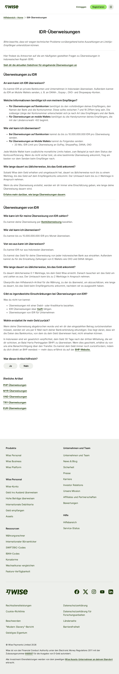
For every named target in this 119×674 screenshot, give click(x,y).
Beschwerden (13, 620)
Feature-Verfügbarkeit (18, 571)
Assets (9, 516)
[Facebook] (76, 592)
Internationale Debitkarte (20, 504)
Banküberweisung (51, 221)
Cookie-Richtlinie (15, 611)
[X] (85, 592)
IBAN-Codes (12, 553)
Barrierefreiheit (71, 626)
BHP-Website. (83, 349)
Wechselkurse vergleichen (20, 565)
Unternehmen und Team (76, 455)
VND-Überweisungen (15, 396)
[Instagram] (94, 592)
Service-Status (71, 528)
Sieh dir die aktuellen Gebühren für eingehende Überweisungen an (40, 65)
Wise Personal (13, 455)
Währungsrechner (15, 535)
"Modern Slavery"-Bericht (20, 626)
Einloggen (81, 7)
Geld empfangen (15, 510)
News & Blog (70, 461)
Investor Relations (73, 485)
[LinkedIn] (110, 592)
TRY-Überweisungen (14, 402)
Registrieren (98, 7)
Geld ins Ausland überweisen (22, 492)
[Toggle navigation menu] (111, 7)
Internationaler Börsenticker (21, 541)
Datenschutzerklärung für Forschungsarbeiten (77, 613)
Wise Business (13, 461)
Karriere (67, 479)
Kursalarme (12, 559)
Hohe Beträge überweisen (20, 498)
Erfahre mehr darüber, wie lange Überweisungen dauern (34, 194)
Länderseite (69, 620)
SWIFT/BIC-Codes (16, 547)
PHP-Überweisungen (14, 385)
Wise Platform (13, 467)
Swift (40, 309)
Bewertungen (70, 503)
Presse (67, 473)
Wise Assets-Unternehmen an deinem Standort (89, 659)
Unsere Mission (71, 491)
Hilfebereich (70, 522)
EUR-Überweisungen (14, 408)
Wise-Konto (12, 486)
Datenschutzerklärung (75, 605)
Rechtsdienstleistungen (18, 605)
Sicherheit (68, 467)
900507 (29, 653)
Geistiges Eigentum (16, 632)
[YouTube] (102, 592)
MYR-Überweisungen (15, 390)
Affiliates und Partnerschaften (79, 497)
